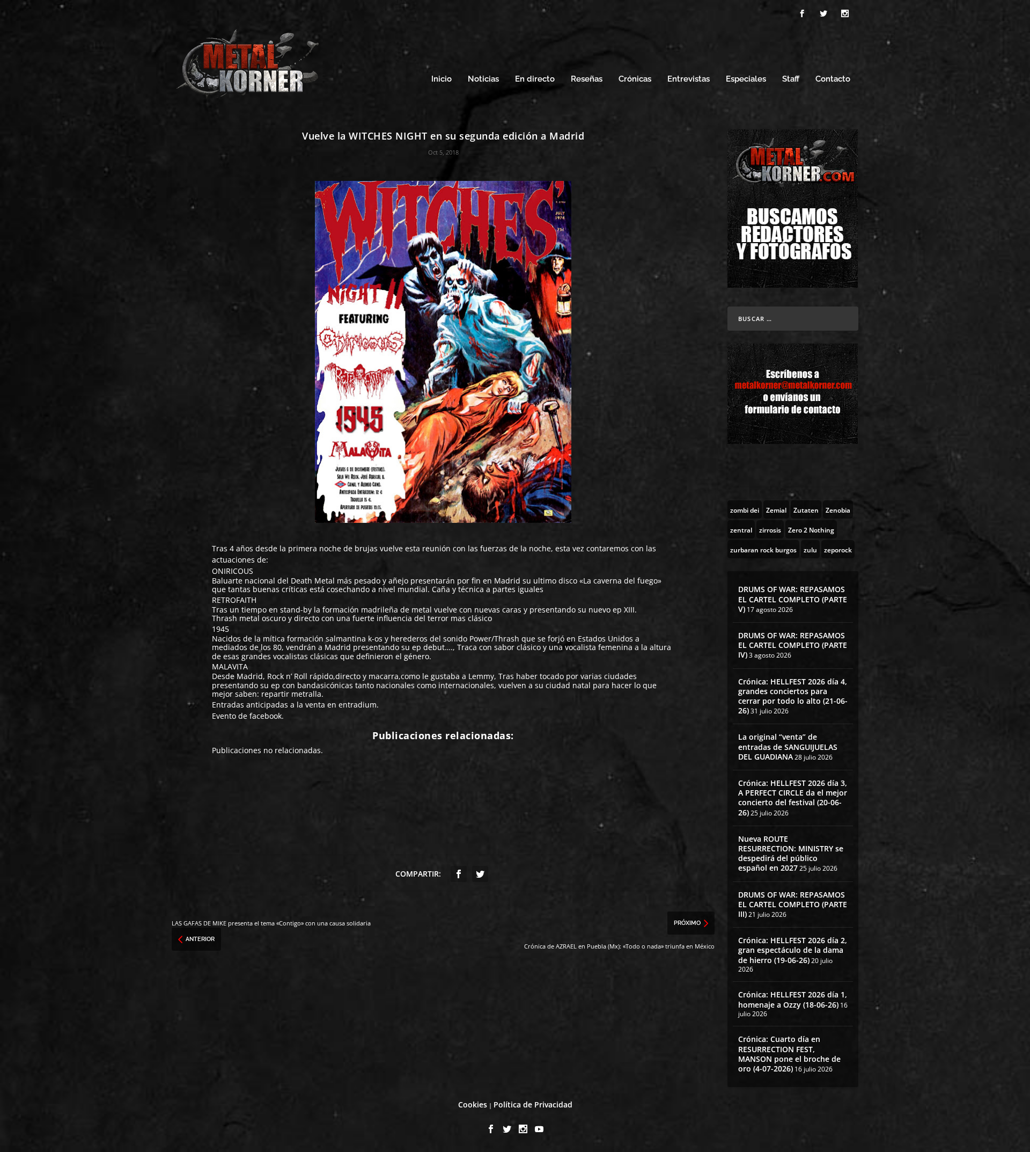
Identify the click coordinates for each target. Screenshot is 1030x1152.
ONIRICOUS (232, 571)
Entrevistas (688, 79)
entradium (358, 704)
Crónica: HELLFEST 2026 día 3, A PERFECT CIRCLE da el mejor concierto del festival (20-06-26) (792, 798)
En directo (535, 79)
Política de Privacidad (533, 1104)
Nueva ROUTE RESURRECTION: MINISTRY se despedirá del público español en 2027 (790, 853)
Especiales (746, 79)
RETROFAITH (234, 600)
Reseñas (586, 79)
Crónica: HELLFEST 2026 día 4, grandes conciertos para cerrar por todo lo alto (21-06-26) (793, 696)
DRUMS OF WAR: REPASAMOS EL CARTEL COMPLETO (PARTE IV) (792, 645)
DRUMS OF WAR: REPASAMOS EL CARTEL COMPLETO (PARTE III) (792, 904)
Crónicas (635, 79)
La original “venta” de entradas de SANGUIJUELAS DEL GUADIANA (787, 746)
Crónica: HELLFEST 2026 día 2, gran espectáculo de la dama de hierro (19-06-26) (792, 950)
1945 (220, 629)
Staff (790, 79)
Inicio (441, 79)
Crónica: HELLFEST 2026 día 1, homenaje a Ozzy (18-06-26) (792, 999)
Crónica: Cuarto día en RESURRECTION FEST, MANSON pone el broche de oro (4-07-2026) (789, 1054)
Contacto (832, 79)
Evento (225, 716)
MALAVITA (230, 666)
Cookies (472, 1104)
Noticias (483, 79)
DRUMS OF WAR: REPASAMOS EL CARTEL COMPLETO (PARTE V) (792, 599)
